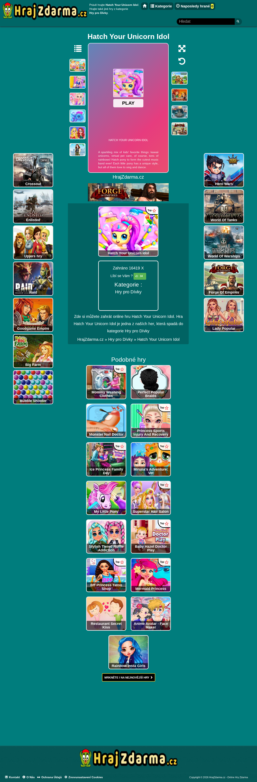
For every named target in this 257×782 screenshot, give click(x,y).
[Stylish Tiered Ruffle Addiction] (106, 536)
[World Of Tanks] (223, 206)
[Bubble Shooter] (33, 387)
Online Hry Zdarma (237, 777)
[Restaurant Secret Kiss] (106, 613)
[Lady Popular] (223, 314)
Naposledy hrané (196, 6)
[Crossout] (33, 170)
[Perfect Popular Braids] (150, 382)
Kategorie (163, 6)
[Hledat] (238, 21)
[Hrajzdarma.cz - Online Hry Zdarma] (144, 6)
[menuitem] (158, 339)
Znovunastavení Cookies (85, 777)
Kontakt (14, 777)
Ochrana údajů (51, 777)
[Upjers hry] (33, 242)
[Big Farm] (33, 350)
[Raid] (33, 278)
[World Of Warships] (223, 242)
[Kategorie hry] (76, 48)
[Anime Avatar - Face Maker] (150, 613)
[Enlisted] (33, 206)
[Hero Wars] (223, 170)
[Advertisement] (33, 91)
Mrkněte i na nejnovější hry (127, 677)
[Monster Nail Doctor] (106, 420)
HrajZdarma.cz (90, 339)
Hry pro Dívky (128, 291)
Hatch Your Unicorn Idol (158, 339)
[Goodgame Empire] (33, 314)
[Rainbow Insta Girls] (128, 652)
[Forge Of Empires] (223, 278)
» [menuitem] (92, 339)
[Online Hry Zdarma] (128, 759)
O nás (30, 777)
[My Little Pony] (106, 497)
